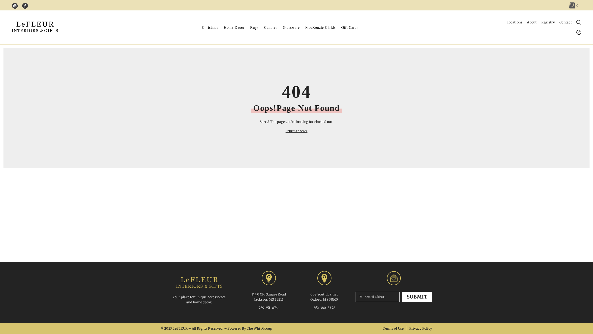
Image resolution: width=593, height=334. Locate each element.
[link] (573, 5)
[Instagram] (15, 6)
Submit (417, 297)
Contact (565, 22)
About (531, 22)
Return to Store (297, 131)
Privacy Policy (420, 328)
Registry (548, 22)
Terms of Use (393, 328)
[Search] (578, 24)
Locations (515, 22)
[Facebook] (25, 6)
